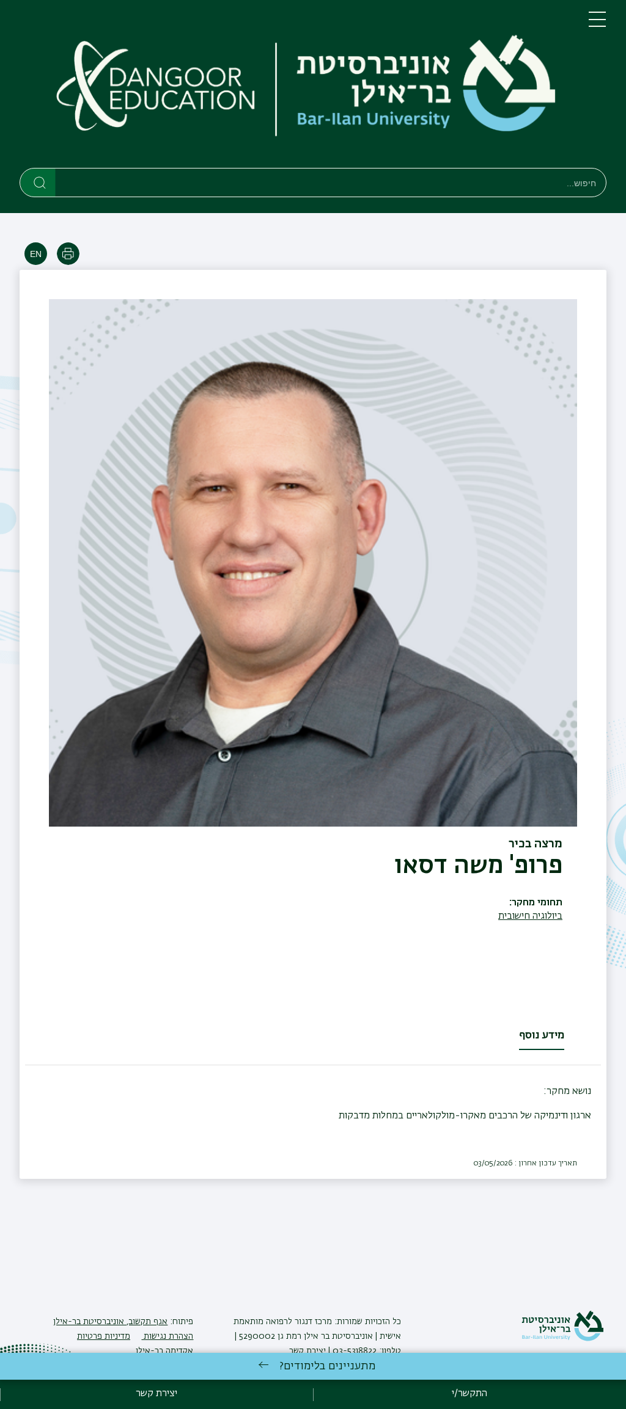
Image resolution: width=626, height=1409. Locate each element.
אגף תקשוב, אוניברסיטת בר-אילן (110, 1321)
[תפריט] (597, 24)
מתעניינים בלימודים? (327, 1366)
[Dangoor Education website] (156, 86)
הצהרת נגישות (167, 1336)
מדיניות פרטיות (103, 1336)
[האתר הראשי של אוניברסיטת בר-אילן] (562, 1339)
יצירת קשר (307, 1351)
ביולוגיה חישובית (530, 916)
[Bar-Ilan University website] (421, 86)
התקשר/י (469, 1394)
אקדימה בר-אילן (164, 1351)
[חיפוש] (38, 181)
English (35, 253)
